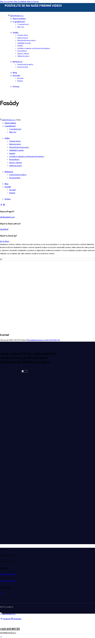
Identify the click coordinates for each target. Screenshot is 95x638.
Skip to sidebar (20, 1)
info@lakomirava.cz (36, 340)
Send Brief (4, 229)
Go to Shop (4, 241)
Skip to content (6, 1)
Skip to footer (33, 1)
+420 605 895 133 (52, 340)
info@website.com (7, 217)
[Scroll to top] (1, 636)
